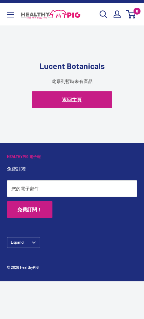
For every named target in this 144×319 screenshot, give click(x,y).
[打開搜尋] (103, 14)
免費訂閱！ (29, 209)
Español (17, 242)
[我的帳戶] (117, 14)
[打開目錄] (10, 14)
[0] (131, 14)
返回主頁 (72, 99)
